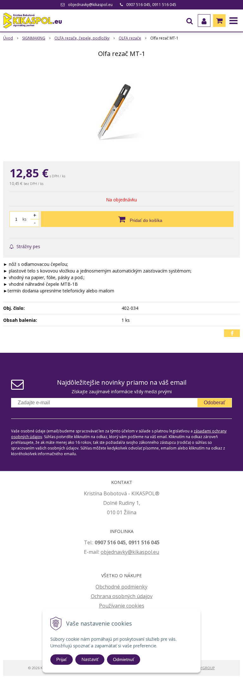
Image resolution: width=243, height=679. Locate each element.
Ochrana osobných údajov (122, 596)
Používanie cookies (121, 605)
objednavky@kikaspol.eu (90, 4)
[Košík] (219, 20)
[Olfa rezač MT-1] (121, 110)
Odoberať (214, 402)
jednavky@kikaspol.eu (133, 551)
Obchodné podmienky (121, 586)
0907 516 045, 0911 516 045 (151, 4)
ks (24, 219)
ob (104, 551)
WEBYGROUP (204, 667)
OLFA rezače (130, 38)
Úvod (8, 38)
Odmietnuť (123, 659)
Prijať (61, 659)
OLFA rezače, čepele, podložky (81, 38)
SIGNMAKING (33, 38)
